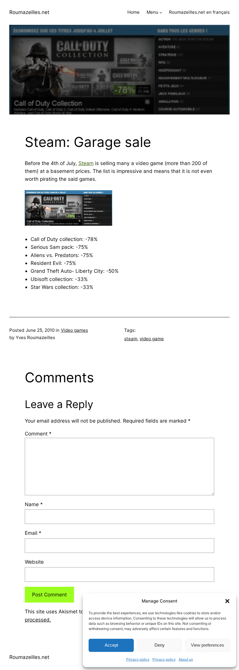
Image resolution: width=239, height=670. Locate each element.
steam (130, 338)
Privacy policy (138, 659)
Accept (111, 645)
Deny (159, 645)
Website (34, 562)
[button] (227, 601)
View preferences (207, 645)
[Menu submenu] (160, 12)
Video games (74, 330)
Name (34, 504)
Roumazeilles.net (29, 12)
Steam (86, 163)
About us (186, 659)
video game (152, 338)
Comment (38, 434)
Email (33, 533)
